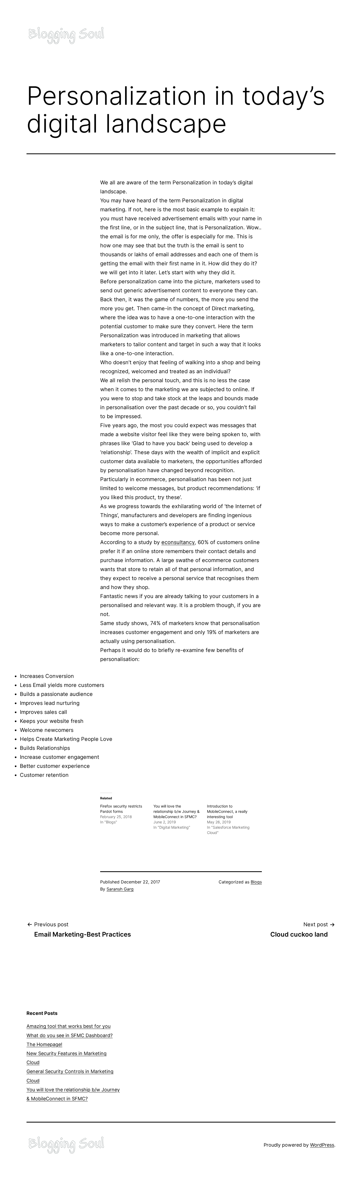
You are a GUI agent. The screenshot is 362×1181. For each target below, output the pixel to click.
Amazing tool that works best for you (69, 1026)
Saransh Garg (120, 889)
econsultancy (178, 542)
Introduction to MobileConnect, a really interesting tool (227, 811)
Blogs (256, 881)
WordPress (322, 1145)
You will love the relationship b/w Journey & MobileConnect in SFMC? (176, 811)
